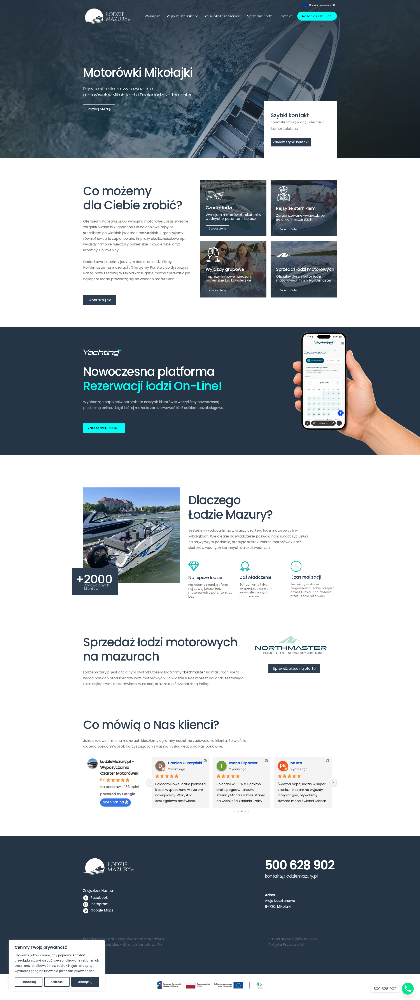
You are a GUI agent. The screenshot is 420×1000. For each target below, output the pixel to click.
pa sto (296, 762)
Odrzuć (57, 982)
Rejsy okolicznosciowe (222, 16)
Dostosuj (29, 982)
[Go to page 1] (238, 811)
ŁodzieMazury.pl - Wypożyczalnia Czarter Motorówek (119, 767)
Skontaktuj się (99, 300)
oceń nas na (113, 802)
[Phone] (408, 989)
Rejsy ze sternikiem (182, 16)
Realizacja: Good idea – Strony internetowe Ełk (122, 944)
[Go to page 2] (242, 811)
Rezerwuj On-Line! (317, 16)
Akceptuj (85, 982)
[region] (57, 965)
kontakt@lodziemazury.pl (291, 876)
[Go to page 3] (245, 811)
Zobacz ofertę (217, 228)
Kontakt (285, 16)
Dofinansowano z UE (322, 5)
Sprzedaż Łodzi (259, 16)
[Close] (100, 943)
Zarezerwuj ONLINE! (104, 428)
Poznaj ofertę (99, 109)
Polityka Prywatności (286, 944)
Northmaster (193, 672)
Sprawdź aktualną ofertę (294, 668)
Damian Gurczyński (185, 762)
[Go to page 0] (234, 811)
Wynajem (152, 16)
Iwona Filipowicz (243, 762)
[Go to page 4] (248, 811)
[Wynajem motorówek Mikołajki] (107, 22)
